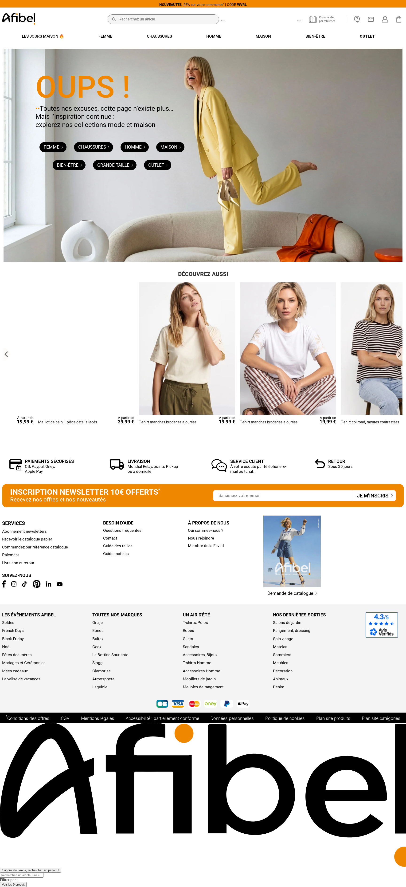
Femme (52, 147)
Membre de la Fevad (206, 545)
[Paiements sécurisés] (15, 469)
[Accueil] (18, 19)
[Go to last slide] (7, 354)
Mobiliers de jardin (199, 679)
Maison (169, 147)
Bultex (97, 638)
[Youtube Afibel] (59, 585)
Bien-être (68, 165)
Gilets (188, 638)
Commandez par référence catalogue (35, 547)
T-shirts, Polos (195, 622)
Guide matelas (116, 553)
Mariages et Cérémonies (24, 662)
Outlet (156, 165)
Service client (247, 461)
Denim (278, 687)
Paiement (10, 554)
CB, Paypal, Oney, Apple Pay (40, 469)
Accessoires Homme (201, 671)
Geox (97, 646)
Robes (188, 630)
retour (28, 562)
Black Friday (13, 638)
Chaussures (92, 147)
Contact (110, 538)
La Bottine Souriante (110, 654)
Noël (6, 646)
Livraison (139, 461)
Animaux (280, 679)
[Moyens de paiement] (203, 704)
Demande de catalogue (290, 593)
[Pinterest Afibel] (36, 586)
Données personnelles (232, 718)
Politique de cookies (285, 718)
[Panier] (400, 19)
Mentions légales (97, 718)
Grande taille (114, 165)
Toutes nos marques (117, 615)
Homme (134, 147)
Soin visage (283, 638)
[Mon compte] (385, 19)
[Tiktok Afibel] (24, 585)
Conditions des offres (27, 718)
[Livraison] (117, 468)
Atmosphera (103, 679)
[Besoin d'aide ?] (357, 19)
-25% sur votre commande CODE (203, 4)
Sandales (191, 646)
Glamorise (101, 671)
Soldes (8, 622)
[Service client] (219, 470)
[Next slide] (399, 354)
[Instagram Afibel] (13, 585)
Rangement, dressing (291, 630)
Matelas (280, 646)
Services (13, 523)
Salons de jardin (287, 622)
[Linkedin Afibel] (48, 585)
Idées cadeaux (15, 671)
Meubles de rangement (203, 687)
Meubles (280, 662)
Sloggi (98, 662)
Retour (336, 461)
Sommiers (282, 654)
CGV (65, 718)
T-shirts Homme (197, 662)
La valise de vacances (21, 679)
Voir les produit (13, 884)
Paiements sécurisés (49, 461)
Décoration (283, 671)
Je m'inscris (373, 496)
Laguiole (99, 687)
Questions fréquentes (122, 530)
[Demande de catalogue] (292, 586)
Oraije (97, 622)
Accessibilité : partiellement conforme (162, 718)
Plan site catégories (381, 718)
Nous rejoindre (201, 538)
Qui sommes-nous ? (205, 530)
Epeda (98, 630)
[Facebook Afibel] (4, 586)
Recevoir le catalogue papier (27, 539)
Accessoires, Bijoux (200, 654)
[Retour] (320, 467)
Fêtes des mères (17, 654)
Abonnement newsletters (24, 531)
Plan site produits (333, 718)
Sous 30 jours (340, 466)
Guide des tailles (118, 546)
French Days (13, 630)
